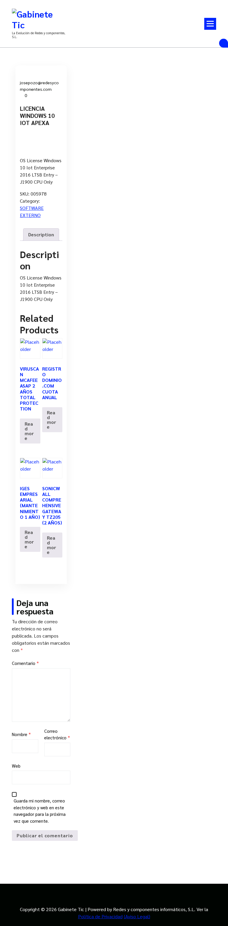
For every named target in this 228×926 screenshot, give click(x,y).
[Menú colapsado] (210, 24)
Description (41, 234)
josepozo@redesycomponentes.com (39, 86)
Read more (29, 431)
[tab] (41, 234)
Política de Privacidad (100, 916)
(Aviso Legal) (137, 916)
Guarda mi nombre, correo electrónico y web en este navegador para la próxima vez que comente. (40, 811)
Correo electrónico (57, 734)
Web (16, 766)
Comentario (25, 663)
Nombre (21, 734)
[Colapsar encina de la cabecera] (223, 43)
